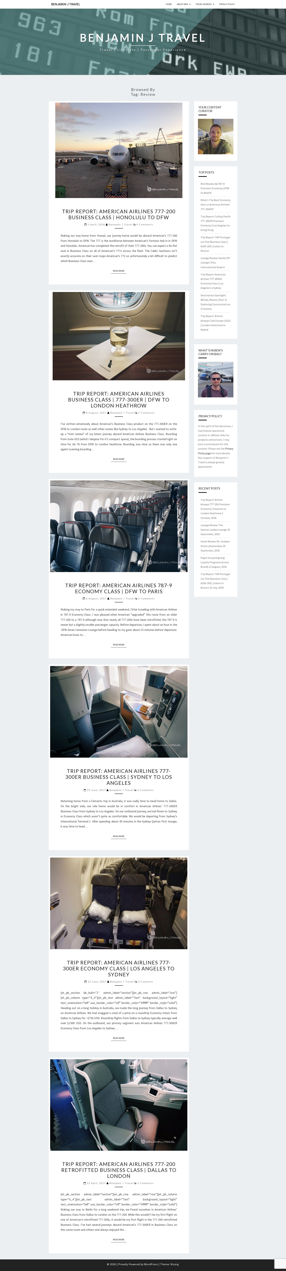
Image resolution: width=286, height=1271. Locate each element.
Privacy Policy (227, 4)
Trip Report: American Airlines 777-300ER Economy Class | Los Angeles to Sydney (119, 968)
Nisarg (174, 1264)
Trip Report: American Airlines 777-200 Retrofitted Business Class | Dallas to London (118, 1170)
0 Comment (145, 981)
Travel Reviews (204, 4)
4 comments (145, 224)
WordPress (151, 1264)
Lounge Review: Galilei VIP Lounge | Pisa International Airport (215, 262)
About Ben (182, 4)
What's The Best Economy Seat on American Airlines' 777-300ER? (215, 204)
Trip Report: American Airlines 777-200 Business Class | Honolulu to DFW (118, 214)
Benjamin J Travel (65, 4)
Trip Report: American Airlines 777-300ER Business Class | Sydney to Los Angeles (118, 777)
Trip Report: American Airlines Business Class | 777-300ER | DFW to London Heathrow (118, 399)
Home (169, 4)
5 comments (145, 1183)
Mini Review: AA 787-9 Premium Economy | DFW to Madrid (215, 188)
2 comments (146, 412)
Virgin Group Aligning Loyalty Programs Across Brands (215, 562)
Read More (119, 270)
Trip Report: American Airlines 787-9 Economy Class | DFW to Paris (118, 588)
